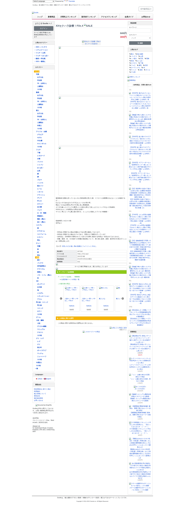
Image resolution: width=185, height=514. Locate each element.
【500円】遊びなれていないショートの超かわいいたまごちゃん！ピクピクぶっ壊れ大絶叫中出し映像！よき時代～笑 (140, 105)
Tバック (133, 70)
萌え (38, 240)
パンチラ (40, 263)
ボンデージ (41, 284)
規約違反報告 (38, 398)
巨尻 (146, 65)
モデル (39, 137)
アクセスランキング (109, 17)
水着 (38, 159)
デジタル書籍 (41, 326)
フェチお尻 (40, 53)
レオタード (41, 156)
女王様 (39, 287)
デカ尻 (133, 72)
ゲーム (38, 317)
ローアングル (135, 67)
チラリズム (41, 269)
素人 (37, 110)
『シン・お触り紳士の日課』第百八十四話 (140, 380)
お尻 (38, 171)
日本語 (40, 379)
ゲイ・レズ (40, 338)
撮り (38, 260)
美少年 (39, 347)
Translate (71, 1)
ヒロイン (40, 237)
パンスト (40, 162)
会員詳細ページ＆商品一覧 (70, 279)
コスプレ (39, 225)
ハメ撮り (134, 58)
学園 (38, 246)
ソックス (40, 183)
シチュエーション (42, 50)
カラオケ (134, 63)
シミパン (40, 165)
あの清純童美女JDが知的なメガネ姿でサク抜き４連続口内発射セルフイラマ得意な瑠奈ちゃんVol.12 (140, 475)
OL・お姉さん (42, 83)
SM (37, 281)
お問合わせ (145, 17)
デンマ (39, 198)
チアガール (41, 231)
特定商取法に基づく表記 (42, 389)
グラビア (40, 134)
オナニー (40, 204)
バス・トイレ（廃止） (44, 275)
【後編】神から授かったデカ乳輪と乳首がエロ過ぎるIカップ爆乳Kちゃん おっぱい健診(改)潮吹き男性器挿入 (140, 127)
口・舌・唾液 (41, 213)
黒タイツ (40, 186)
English (48, 379)
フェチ (38, 150)
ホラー (39, 311)
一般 (36, 368)
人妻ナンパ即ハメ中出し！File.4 (71, 300)
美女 (132, 61)
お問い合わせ (38, 400)
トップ (40, 17)
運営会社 (37, 396)
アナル (39, 299)
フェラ (39, 210)
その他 (39, 89)
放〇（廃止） (41, 222)
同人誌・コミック (42, 302)
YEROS (71, 306)
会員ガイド (129, 17)
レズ (38, 341)
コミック (40, 308)
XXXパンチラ (41, 47)
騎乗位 (79, 246)
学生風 (39, 80)
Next (122, 298)
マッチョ (40, 353)
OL (144, 67)
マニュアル (41, 329)
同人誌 (39, 305)
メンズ (37, 71)
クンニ (89, 246)
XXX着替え (40, 61)
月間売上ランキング (68, 17)
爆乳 (140, 65)
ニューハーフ (41, 356)
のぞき (68, 246)
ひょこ (38, 243)
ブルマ (39, 180)
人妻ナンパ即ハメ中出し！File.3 (88, 300)
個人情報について (40, 394)
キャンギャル (41, 143)
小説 (38, 323)
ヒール (39, 189)
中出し (94, 246)
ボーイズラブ (41, 350)
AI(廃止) (39, 362)
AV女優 (39, 140)
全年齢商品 (145, 9)
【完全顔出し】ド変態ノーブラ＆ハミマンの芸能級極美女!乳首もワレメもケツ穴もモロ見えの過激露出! (140, 322)
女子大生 (40, 77)
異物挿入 (40, 216)
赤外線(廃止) (41, 266)
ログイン (43, 28)
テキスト (40, 332)
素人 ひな (102, 299)
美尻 (141, 70)
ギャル (148, 70)
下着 (38, 153)
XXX (37, 257)
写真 (37, 74)
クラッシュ (41, 195)
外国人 (39, 125)
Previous (61, 298)
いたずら (40, 293)
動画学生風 (40, 58)
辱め (75, 246)
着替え (39, 272)
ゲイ (38, 344)
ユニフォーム (41, 234)
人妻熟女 (40, 86)
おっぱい (40, 168)
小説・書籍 (40, 320)
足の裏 (39, 207)
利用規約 (37, 391)
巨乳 (63, 246)
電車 (147, 58)
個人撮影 (140, 54)
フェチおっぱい (42, 56)
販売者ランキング (89, 17)
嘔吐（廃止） (41, 219)
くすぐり (40, 192)
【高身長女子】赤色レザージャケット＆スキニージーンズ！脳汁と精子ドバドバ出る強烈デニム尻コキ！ (140, 348)
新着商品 (51, 17)
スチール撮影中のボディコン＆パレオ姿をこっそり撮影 (140, 489)
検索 (141, 43)
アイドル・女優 (41, 131)
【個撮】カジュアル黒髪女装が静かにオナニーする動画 (140, 400)
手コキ (39, 201)
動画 (37, 92)
